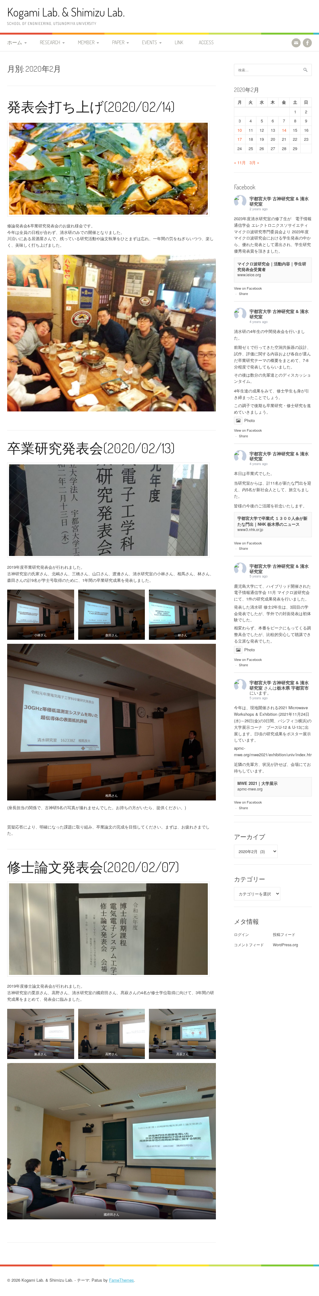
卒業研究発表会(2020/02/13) (91, 447)
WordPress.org (285, 944)
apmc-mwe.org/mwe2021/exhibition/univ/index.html (274, 751)
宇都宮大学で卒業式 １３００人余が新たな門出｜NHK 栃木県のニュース (272, 521)
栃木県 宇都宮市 (293, 688)
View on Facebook (248, 288)
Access (206, 42)
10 (239, 130)
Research (50, 42)
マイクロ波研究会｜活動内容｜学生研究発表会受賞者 (271, 266)
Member (86, 42)
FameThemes (121, 1280)
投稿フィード (284, 934)
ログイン (241, 934)
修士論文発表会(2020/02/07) (93, 866)
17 (239, 139)
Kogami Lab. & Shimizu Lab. (66, 12)
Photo (249, 420)
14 (284, 130)
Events (149, 42)
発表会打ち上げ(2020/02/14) (91, 106)
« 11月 (240, 162)
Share (243, 293)
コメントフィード (249, 944)
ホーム (14, 42)
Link (179, 42)
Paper (118, 42)
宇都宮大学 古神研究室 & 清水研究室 (279, 201)
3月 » (254, 162)
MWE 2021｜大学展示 (257, 783)
